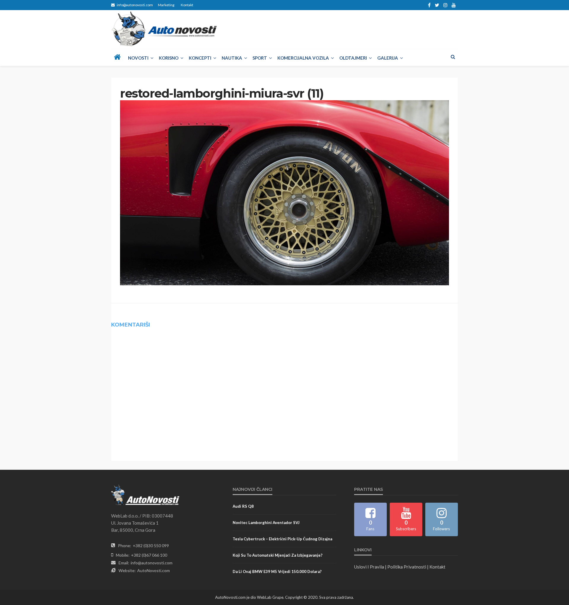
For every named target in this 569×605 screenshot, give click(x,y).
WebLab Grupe (270, 597)
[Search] (453, 56)
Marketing (166, 5)
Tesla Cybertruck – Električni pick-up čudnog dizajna (282, 538)
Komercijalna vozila (303, 57)
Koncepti (200, 57)
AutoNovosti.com (153, 570)
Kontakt (187, 5)
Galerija (387, 57)
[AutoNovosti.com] (164, 29)
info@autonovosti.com (151, 562)
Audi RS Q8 (243, 506)
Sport (259, 57)
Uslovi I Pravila (369, 566)
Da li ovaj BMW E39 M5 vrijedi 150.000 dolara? (277, 571)
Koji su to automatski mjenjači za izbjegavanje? (277, 555)
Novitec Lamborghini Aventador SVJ (266, 522)
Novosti (138, 57)
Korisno (168, 57)
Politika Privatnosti (406, 566)
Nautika (232, 57)
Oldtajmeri (353, 57)
